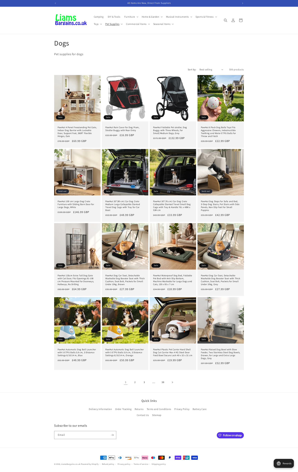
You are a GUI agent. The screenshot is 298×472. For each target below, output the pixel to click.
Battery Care (199, 409)
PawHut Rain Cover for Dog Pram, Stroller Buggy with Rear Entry (122, 129)
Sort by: (192, 69)
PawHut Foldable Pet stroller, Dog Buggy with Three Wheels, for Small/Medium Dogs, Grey (170, 130)
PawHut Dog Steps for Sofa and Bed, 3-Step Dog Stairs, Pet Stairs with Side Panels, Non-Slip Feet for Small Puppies (220, 206)
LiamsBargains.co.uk (70, 464)
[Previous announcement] (55, 3)
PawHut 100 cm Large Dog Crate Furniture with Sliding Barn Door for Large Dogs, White (76, 204)
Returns (139, 409)
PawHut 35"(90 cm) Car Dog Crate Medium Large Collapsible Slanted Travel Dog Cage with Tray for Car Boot (122, 206)
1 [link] (125, 382)
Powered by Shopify (90, 464)
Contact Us (143, 415)
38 (163, 382)
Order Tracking (123, 409)
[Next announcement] (242, 3)
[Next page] (172, 382)
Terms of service (141, 464)
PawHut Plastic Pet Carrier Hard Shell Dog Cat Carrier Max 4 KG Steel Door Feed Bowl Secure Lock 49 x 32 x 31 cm (172, 352)
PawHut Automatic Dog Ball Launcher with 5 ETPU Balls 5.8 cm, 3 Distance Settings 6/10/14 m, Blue (77, 352)
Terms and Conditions (159, 409)
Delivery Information (100, 409)
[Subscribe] (112, 435)
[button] (131, 16)
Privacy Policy (181, 409)
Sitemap (156, 415)
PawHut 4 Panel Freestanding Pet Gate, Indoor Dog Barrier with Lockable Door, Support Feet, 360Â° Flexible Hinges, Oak (77, 132)
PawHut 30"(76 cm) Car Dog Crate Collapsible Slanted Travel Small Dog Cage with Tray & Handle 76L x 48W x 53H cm (172, 206)
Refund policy (108, 464)
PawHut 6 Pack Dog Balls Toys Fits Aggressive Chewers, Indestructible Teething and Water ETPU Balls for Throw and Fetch (218, 132)
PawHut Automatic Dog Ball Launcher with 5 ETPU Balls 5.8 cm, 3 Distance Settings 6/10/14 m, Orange (124, 352)
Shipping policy (159, 464)
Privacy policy (124, 464)
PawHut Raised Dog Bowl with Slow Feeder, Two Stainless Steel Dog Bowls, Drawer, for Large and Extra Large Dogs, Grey (220, 354)
